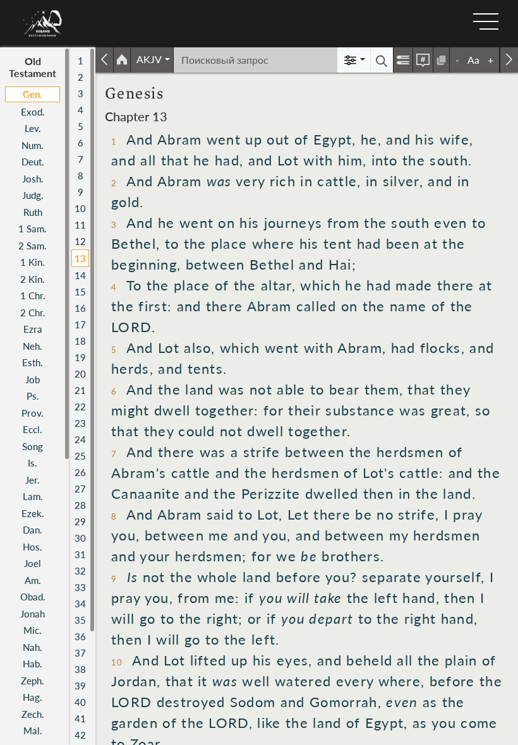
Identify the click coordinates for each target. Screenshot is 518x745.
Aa (473, 60)
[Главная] (43, 23)
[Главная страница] (122, 60)
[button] (152, 59)
